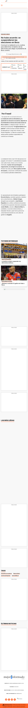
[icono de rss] (26, 1)
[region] (14, 22)
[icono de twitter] (21, 1)
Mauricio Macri (16, 573)
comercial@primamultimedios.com (14, 683)
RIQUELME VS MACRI (5, 34)
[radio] (2, 1)
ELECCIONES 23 (15, 575)
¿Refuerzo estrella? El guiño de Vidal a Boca (13, 284)
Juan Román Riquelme (5, 575)
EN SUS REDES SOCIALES (7, 281)
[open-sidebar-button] (2, 5)
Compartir (5, 67)
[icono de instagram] (24, 1)
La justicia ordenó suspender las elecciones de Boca (11, 262)
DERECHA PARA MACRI (6, 259)
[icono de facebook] (19, 1)
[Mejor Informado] (14, 5)
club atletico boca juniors (6, 573)
